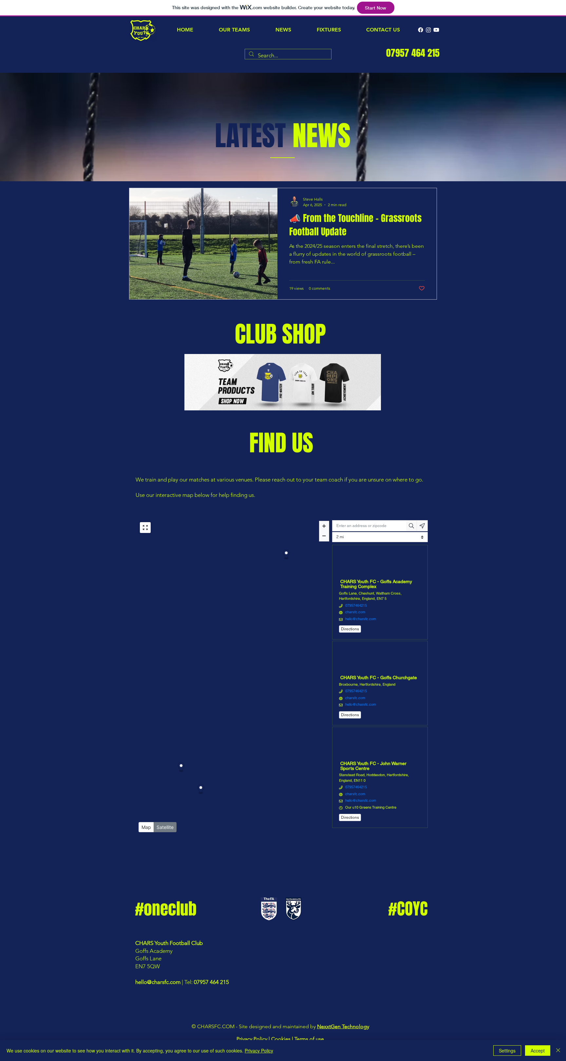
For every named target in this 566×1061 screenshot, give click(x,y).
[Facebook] (420, 30)
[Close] (558, 1050)
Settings (507, 1050)
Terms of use (309, 1039)
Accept (538, 1050)
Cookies (281, 1039)
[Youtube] (436, 30)
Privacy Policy (251, 1039)
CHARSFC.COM (216, 1026)
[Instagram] (428, 30)
